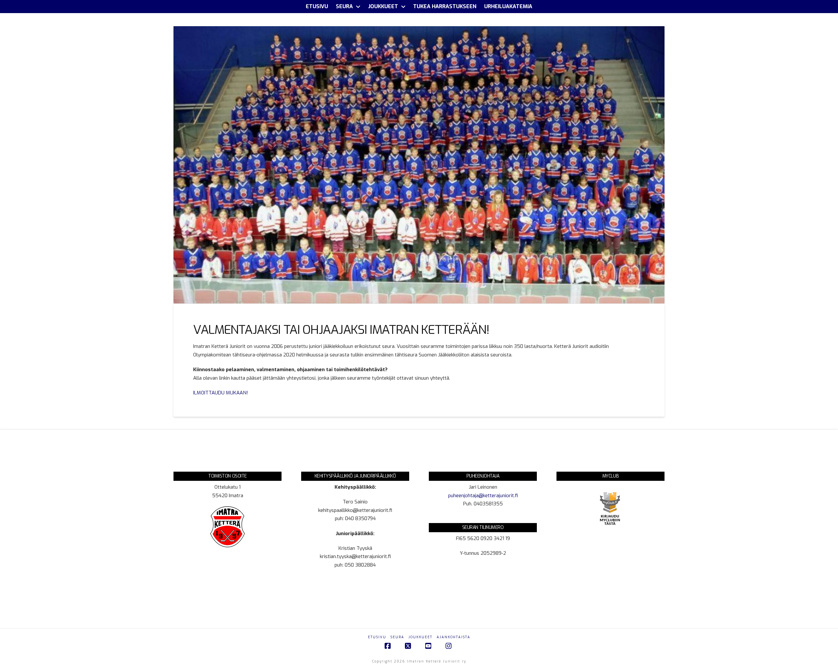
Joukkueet (420, 637)
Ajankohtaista (453, 637)
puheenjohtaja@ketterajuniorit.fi (483, 495)
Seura (397, 637)
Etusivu (377, 637)
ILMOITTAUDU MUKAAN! (220, 392)
